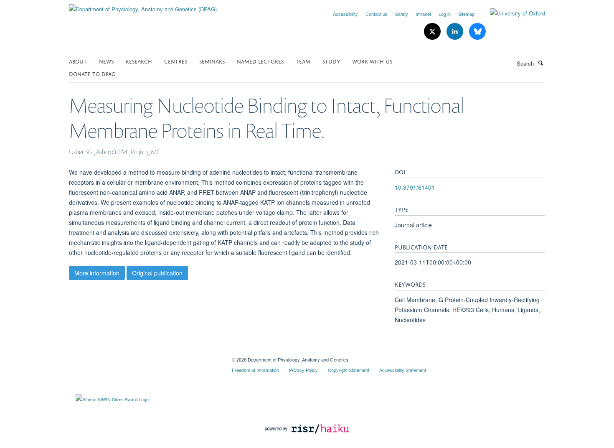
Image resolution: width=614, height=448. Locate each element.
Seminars (212, 61)
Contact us (376, 13)
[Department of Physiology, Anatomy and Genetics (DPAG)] (143, 6)
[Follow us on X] (433, 32)
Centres (175, 61)
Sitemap (466, 13)
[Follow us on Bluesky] (477, 32)
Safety (401, 13)
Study (331, 61)
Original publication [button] (157, 273)
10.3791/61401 (415, 187)
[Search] (540, 62)
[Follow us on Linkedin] (456, 32)
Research (139, 61)
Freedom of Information (255, 370)
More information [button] (96, 273)
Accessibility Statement (402, 370)
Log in (445, 13)
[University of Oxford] (511, 13)
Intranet (423, 13)
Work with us (372, 61)
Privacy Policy (303, 370)
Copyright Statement (348, 370)
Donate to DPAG (92, 73)
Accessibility (345, 13)
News (106, 61)
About (78, 61)
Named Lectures (260, 61)
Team (303, 61)
